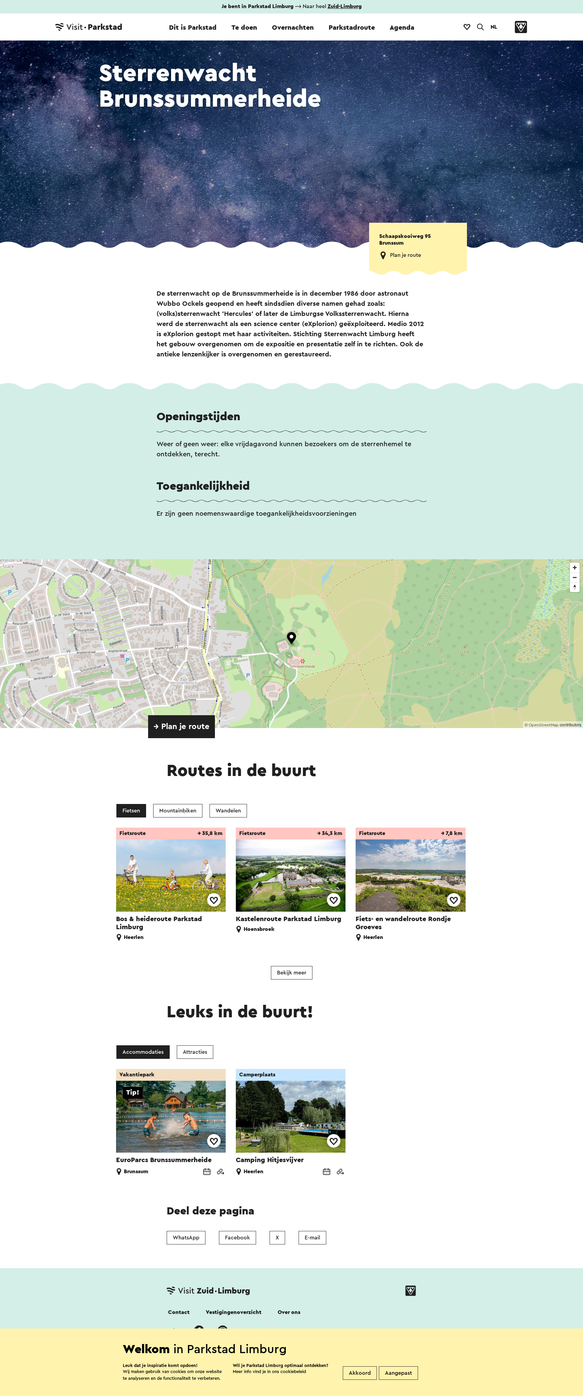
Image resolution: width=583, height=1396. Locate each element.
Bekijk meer (291, 972)
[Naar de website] (220, 1172)
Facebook (237, 1237)
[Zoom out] (575, 577)
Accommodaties (143, 1052)
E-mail (312, 1237)
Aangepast (398, 1373)
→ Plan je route (182, 727)
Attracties (195, 1052)
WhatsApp (186, 1237)
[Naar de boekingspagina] (206, 1172)
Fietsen (131, 810)
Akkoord (360, 1373)
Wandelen (228, 810)
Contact (179, 1312)
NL (494, 27)
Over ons (289, 1312)
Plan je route (405, 255)
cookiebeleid (293, 1371)
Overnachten (293, 27)
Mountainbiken (177, 810)
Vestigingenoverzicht (233, 1312)
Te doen (244, 27)
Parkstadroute (352, 27)
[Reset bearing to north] (575, 587)
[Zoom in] (575, 567)
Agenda (402, 27)
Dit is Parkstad (193, 27)
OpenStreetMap (544, 725)
